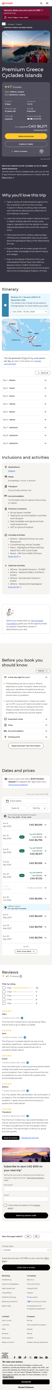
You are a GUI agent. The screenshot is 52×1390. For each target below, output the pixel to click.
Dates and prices (26, 136)
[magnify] (41, 3)
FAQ (3, 1329)
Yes (28, 1236)
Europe (11, 24)
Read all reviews (10, 1138)
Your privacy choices (38, 1301)
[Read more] (4, 23)
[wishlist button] (41, 151)
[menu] (47, 3)
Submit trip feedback (10, 1284)
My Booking (6, 1280)
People (30, 1329)
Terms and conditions (18, 785)
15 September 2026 (40, 130)
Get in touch (7, 1320)
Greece (19, 24)
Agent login (6, 1306)
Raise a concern (8, 1342)
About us (30, 1280)
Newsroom (6, 1338)
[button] (26, 47)
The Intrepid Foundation (36, 1325)
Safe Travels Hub (8, 1288)
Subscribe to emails (26, 1267)
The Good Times (33, 1284)
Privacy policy (32, 1297)
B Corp (29, 1320)
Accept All (26, 1382)
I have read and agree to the (24, 1206)
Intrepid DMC (32, 1288)
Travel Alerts (6, 1293)
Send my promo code (26, 1215)
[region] (26, 1374)
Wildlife (30, 1338)
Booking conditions (9, 1301)
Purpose (31, 1316)
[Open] (20, 976)
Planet (29, 1333)
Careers (30, 1293)
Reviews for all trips (30, 1138)
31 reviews (17, 87)
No (36, 1236)
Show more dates (24, 951)
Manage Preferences (26, 1387)
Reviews (5, 1333)
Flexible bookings (9, 1297)
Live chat (5, 1325)
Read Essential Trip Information (26, 746)
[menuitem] (7, 3)
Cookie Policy (8, 1377)
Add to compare (20, 151)
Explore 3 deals (26, 144)
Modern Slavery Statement (37, 1342)
